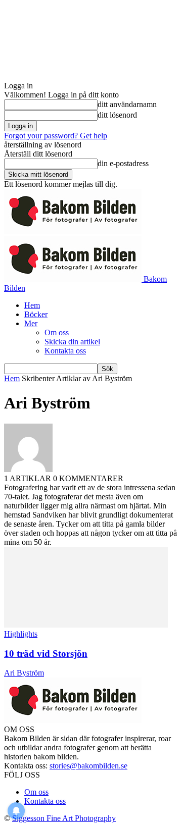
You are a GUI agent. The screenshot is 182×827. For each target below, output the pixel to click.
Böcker (36, 314)
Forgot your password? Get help (55, 135)
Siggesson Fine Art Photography (64, 818)
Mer (30, 323)
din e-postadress (123, 163)
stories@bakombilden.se (88, 765)
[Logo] (73, 231)
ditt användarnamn (127, 104)
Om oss (56, 332)
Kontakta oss (65, 350)
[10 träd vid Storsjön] (86, 625)
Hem (32, 305)
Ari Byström (24, 672)
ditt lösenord (117, 115)
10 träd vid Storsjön (45, 653)
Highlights (20, 634)
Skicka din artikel (72, 341)
